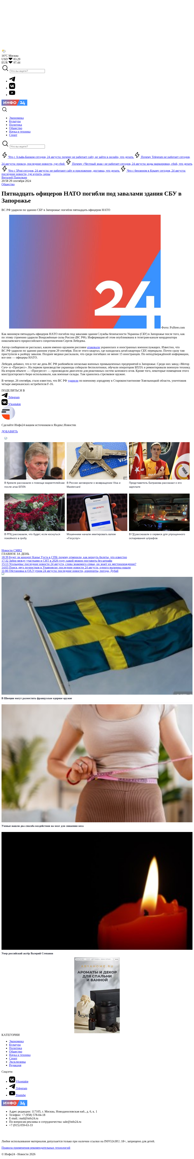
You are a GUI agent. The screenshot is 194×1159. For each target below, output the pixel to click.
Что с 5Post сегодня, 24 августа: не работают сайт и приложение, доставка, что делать (64, 170)
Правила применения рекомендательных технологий (36, 1147)
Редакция (15, 1065)
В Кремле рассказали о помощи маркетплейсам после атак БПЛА (34, 484)
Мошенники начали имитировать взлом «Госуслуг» (91, 536)
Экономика (16, 1041)
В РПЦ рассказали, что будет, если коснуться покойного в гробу (32, 536)
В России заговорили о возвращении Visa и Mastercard (93, 484)
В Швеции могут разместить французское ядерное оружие (37, 698)
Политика (15, 1048)
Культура (15, 1044)
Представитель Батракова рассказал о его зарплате (155, 484)
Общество (8, 184)
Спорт (13, 1058)
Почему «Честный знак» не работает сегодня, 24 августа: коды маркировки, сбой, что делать (131, 163)
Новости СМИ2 (12, 550)
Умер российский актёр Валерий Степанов (27, 953)
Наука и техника (20, 1055)
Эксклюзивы (17, 1061)
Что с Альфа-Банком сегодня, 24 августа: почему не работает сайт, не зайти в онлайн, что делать (71, 157)
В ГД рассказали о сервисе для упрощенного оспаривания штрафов (157, 536)
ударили (73, 380)
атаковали (93, 347)
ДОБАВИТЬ (10, 431)
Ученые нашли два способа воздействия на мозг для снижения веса (43, 826)
